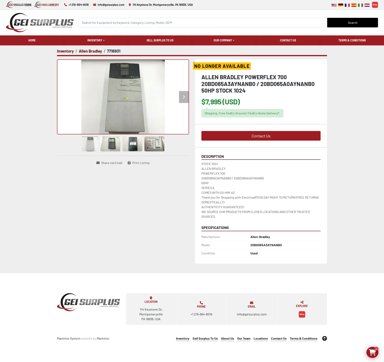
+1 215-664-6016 (79, 4)
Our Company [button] (223, 40)
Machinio (103, 338)
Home (32, 40)
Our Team (243, 338)
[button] (96, 40)
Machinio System (68, 338)
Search (353, 22)
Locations (261, 338)
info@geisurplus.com (111, 4)
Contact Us (288, 40)
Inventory (94, 40)
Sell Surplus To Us (160, 40)
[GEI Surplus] (88, 302)
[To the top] (324, 338)
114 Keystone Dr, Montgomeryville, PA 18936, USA (163, 4)
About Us (227, 338)
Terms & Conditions (352, 40)
